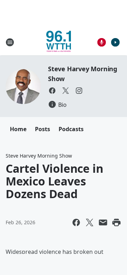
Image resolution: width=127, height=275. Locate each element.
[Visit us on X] (65, 90)
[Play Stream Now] (115, 42)
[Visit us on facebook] (52, 90)
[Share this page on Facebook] (76, 222)
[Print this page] (116, 222)
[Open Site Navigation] (10, 42)
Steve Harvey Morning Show (39, 155)
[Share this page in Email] (103, 222)
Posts (42, 129)
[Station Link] (58, 42)
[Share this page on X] (90, 222)
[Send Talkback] (101, 42)
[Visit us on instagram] (79, 90)
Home (18, 129)
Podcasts (71, 129)
